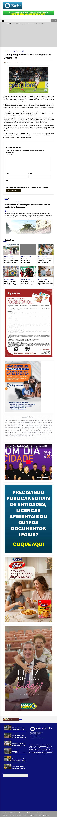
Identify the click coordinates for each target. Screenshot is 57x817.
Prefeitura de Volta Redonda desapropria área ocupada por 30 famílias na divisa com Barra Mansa (19, 736)
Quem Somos (46, 815)
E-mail (30, 173)
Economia (12, 815)
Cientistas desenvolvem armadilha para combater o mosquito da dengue (27, 260)
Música (40, 815)
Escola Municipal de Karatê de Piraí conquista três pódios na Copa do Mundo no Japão (11, 283)
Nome (8, 173)
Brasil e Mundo (8, 51)
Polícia (22, 201)
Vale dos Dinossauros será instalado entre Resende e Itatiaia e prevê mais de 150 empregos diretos (19, 744)
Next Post (7, 198)
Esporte (15, 51)
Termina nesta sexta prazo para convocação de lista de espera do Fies (11, 260)
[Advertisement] (28, 36)
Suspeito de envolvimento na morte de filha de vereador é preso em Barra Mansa (19, 752)
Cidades (36, 815)
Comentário (9, 155)
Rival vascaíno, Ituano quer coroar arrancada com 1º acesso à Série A (28, 283)
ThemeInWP (46, 812)
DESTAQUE (16, 201)
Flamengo (21, 51)
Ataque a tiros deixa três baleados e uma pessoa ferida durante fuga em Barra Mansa (19, 728)
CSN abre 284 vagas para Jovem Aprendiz (18, 767)
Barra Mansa (8, 201)
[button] (52, 20)
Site (7, 180)
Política (16, 815)
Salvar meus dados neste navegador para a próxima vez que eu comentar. (27, 187)
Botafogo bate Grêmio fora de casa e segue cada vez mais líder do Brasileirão (45, 260)
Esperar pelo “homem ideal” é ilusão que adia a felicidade (45, 283)
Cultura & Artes (22, 815)
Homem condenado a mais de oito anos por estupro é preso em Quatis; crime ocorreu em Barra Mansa (19, 760)
